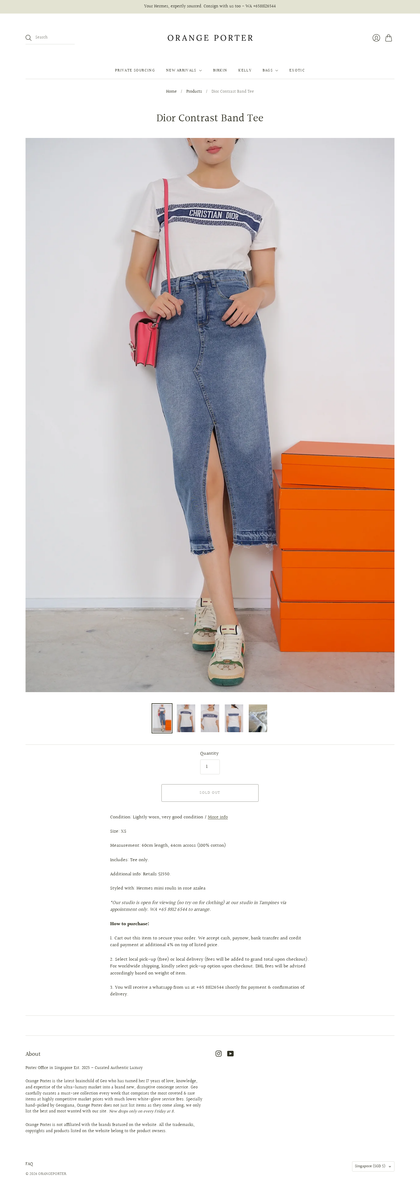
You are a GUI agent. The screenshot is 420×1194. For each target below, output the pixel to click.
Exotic (297, 70)
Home (171, 92)
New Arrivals (181, 70)
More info (218, 817)
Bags (268, 70)
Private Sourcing (135, 70)
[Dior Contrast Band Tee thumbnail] (162, 718)
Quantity (209, 753)
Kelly (245, 70)
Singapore (370, 1166)
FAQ (29, 1164)
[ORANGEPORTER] (210, 37)
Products (194, 92)
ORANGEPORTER (52, 1174)
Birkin (220, 70)
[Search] (29, 38)
